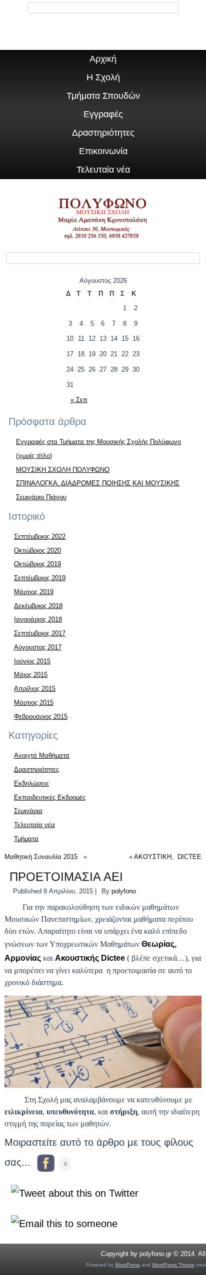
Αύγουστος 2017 (38, 647)
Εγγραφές (103, 114)
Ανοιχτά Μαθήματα (42, 755)
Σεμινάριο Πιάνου (41, 497)
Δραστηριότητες (103, 133)
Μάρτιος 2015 (34, 702)
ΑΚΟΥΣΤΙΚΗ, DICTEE (168, 856)
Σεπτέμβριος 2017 (40, 633)
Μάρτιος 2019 (34, 592)
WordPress (127, 1265)
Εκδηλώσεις (31, 783)
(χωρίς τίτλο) (34, 455)
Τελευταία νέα (103, 170)
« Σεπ (79, 400)
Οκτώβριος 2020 (37, 550)
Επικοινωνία (103, 151)
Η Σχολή (103, 77)
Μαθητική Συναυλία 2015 (43, 856)
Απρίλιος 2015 (35, 688)
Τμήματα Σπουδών (103, 96)
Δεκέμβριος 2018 (38, 606)
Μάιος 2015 (31, 674)
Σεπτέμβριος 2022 (40, 536)
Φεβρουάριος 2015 (41, 716)
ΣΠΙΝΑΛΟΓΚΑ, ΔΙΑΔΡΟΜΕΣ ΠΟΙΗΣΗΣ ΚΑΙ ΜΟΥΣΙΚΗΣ (98, 483)
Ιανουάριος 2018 (38, 619)
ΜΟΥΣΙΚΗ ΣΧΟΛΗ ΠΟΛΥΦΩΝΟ (63, 469)
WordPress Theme (173, 1265)
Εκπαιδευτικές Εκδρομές (50, 797)
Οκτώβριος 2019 (37, 564)
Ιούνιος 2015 (32, 661)
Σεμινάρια (28, 811)
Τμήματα (26, 839)
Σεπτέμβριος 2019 (40, 578)
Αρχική (103, 59)
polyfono (124, 891)
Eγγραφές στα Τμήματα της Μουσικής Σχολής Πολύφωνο (98, 441)
